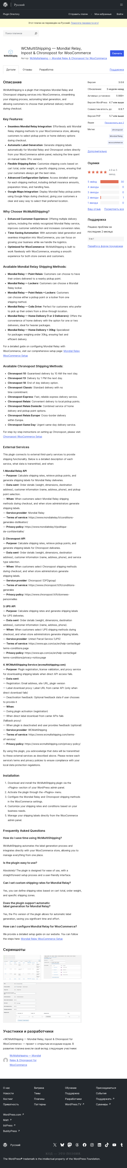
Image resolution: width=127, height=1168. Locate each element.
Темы (37, 1093)
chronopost (117, 130)
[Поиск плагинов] (36, 33)
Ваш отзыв (94, 209)
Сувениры (103, 1104)
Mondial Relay (116, 136)
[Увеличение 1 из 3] (37, 959)
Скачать (117, 53)
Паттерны (40, 1104)
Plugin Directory (11, 14)
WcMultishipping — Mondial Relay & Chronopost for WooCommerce (68, 58)
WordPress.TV (74, 1104)
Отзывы (27, 69)
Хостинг (8, 1098)
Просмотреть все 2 (114, 122)
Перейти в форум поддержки (105, 246)
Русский (15, 1145)
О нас (6, 1087)
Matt (7, 1120)
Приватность (11, 1104)
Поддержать (105, 1098)
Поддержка (117, 69)
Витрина (39, 1087)
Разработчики (73, 1098)
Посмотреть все (114, 209)
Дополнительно (97, 151)
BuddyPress (11, 1131)
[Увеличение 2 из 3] (77, 959)
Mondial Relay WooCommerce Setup (42, 938)
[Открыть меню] (122, 4)
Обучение (71, 1087)
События (101, 1093)
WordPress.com (13, 1114)
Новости (8, 1093)
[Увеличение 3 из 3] (77, 986)
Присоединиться (106, 1087)
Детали (10, 69)
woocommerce (116, 142)
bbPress (9, 1125)
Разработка (46, 69)
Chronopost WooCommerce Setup (22, 436)
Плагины (39, 1098)
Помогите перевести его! (85, 23)
